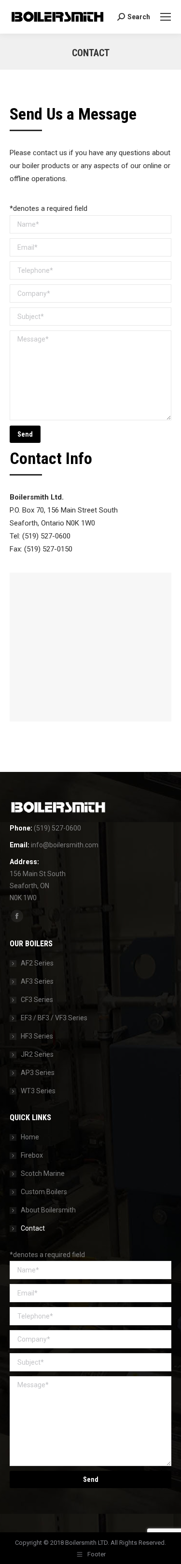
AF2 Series (37, 963)
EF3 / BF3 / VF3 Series (54, 1018)
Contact (33, 1228)
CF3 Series (37, 999)
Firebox (32, 1155)
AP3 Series (38, 1072)
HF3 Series (37, 1036)
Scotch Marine (43, 1173)
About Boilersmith (48, 1210)
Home (30, 1137)
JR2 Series (37, 1054)
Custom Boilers (44, 1192)
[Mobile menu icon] (165, 17)
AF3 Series (37, 981)
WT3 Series (38, 1091)
